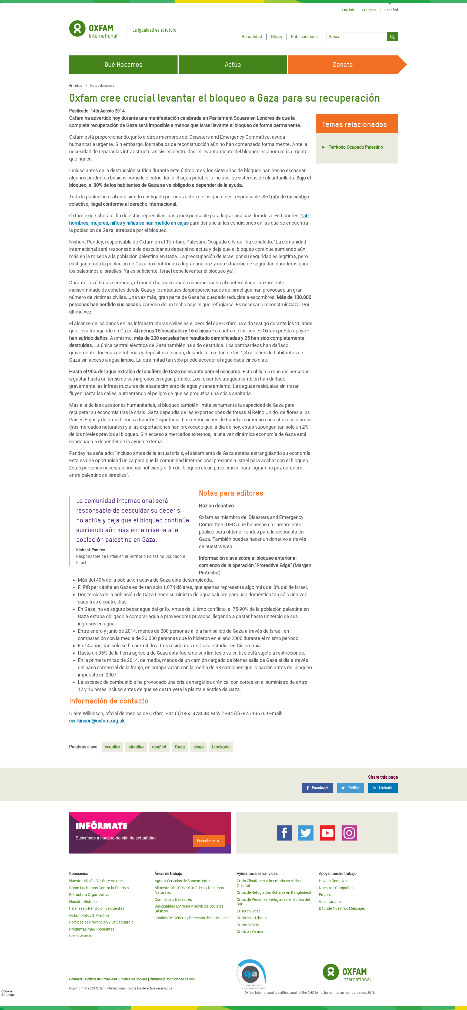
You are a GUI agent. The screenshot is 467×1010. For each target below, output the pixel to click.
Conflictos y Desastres (173, 899)
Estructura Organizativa (89, 894)
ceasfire (112, 746)
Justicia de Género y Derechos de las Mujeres (192, 918)
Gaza (180, 746)
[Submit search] (392, 36)
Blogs (276, 36)
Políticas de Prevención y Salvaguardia (101, 922)
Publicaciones (304, 36)
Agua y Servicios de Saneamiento (182, 881)
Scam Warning (81, 936)
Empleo (325, 894)
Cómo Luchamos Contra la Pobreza (99, 888)
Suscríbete (206, 841)
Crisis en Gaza (249, 911)
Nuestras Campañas (336, 888)
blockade (220, 746)
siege (199, 746)
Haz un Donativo (333, 881)
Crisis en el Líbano (252, 918)
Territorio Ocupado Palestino (356, 147)
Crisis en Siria (248, 925)
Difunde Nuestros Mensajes (342, 908)
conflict (159, 746)
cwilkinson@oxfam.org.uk (97, 721)
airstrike (136, 746)
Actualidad (252, 36)
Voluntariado (330, 901)
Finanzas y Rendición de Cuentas (96, 908)
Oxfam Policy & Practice (89, 915)
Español (391, 10)
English (348, 10)
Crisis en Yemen (250, 931)
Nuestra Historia (83, 901)
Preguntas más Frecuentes (91, 929)
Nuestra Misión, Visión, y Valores (96, 881)
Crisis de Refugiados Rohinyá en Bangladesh (274, 892)
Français (369, 10)
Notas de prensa (102, 86)
